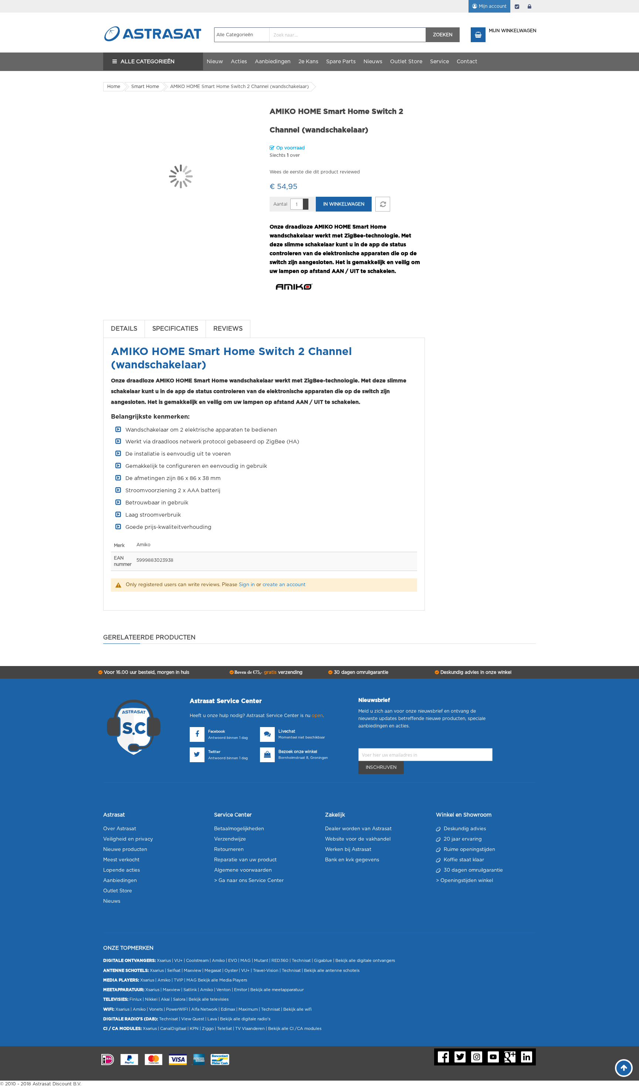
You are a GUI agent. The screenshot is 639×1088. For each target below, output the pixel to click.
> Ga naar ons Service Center (249, 880)
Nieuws (111, 901)
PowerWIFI (177, 1009)
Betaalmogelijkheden (239, 829)
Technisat (301, 961)
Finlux (135, 999)
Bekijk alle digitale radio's (245, 1019)
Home (113, 86)
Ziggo (208, 1029)
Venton (223, 990)
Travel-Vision (265, 971)
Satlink (190, 990)
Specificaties (175, 329)
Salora (179, 999)
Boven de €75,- (267, 672)
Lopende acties (121, 870)
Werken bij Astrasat (348, 849)
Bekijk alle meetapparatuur (277, 990)
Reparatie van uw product (245, 860)
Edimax (228, 1009)
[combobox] (320, 34)
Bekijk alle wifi (297, 1009)
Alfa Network (204, 1009)
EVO (232, 961)
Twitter (214, 752)
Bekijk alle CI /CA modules (294, 1029)
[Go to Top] (624, 1068)
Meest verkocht (121, 860)
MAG (245, 961)
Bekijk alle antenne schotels (331, 971)
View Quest (192, 1019)
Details (124, 329)
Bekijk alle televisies (209, 999)
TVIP (178, 980)
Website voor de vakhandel (357, 839)
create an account (284, 584)
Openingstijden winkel (466, 880)
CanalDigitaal (173, 1029)
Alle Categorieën (148, 61)
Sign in (247, 584)
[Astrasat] (153, 19)
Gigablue (323, 961)
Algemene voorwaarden (243, 870)
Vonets (156, 1009)
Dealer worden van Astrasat (358, 829)
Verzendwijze (230, 839)
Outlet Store (117, 891)
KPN (194, 1029)
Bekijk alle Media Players (222, 980)
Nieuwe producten (125, 849)
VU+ (178, 961)
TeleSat (224, 1029)
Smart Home (145, 86)
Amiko (218, 961)
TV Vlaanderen (250, 1029)
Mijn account (493, 6)
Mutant (261, 961)
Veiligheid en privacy (128, 839)
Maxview (192, 971)
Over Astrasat (119, 829)
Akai (165, 999)
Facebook (216, 731)
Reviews (228, 329)
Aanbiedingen (120, 880)
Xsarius (164, 961)
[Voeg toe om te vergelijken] (382, 204)
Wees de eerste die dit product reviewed (315, 172)
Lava (212, 1019)
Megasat (212, 971)
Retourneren (229, 849)
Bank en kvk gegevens (352, 860)
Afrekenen (517, 6)
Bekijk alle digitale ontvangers (365, 961)
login (529, 6)
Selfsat (173, 971)
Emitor (240, 990)
